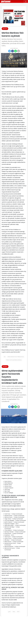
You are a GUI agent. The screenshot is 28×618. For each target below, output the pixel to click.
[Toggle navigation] (26, 1)
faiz (5, 356)
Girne (14, 611)
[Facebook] (12, 51)
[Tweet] (9, 51)
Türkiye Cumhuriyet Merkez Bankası (14, 360)
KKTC (18, 611)
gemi (9, 611)
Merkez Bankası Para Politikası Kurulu (16, 356)
